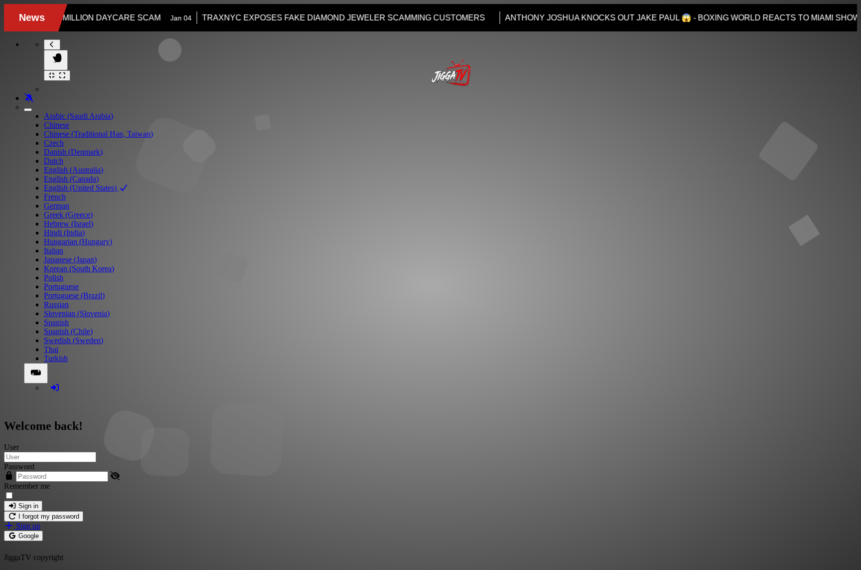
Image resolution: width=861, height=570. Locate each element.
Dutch (53, 161)
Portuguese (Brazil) (74, 295)
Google (27, 536)
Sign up (27, 526)
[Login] (55, 387)
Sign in (27, 506)
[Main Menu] (56, 60)
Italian (53, 250)
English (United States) (81, 188)
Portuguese (61, 286)
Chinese (56, 125)
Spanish (56, 322)
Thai (51, 349)
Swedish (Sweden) (73, 340)
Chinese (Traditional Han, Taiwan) (98, 134)
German (56, 205)
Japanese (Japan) (70, 259)
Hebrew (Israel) (68, 223)
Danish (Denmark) (73, 152)
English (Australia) (73, 170)
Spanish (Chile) (68, 331)
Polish (53, 277)
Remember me (27, 486)
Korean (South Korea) (79, 268)
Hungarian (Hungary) (78, 241)
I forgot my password (47, 516)
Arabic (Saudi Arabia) (78, 116)
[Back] (52, 44)
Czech (54, 143)
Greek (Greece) (68, 214)
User (11, 447)
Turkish (56, 358)
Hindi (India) (64, 232)
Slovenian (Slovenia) (77, 313)
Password (19, 466)
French (55, 196)
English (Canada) (71, 179)
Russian (56, 304)
